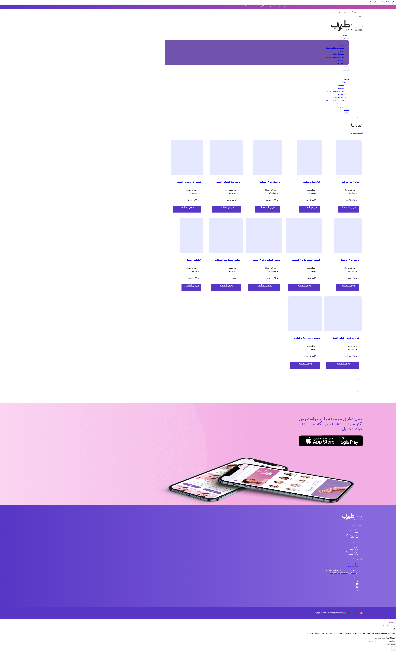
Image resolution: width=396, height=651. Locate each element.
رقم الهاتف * (391, 641)
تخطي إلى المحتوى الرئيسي (387, 1)
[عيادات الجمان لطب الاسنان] (343, 313)
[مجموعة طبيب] (352, 520)
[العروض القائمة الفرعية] (341, 38)
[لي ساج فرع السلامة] (267, 157)
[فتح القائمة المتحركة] (352, 74)
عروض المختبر (340, 60)
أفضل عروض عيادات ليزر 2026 (335, 48)
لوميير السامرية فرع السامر (266, 259)
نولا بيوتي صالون (311, 181)
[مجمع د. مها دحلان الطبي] (305, 313)
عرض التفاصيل (348, 207)
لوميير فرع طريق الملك (189, 181)
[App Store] (330, 441)
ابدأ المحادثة (391, 644)
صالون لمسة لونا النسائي (228, 259)
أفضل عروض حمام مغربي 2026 (334, 57)
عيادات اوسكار (193, 259)
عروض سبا (341, 45)
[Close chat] (394, 629)
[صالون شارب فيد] (349, 157)
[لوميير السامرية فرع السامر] (264, 235)
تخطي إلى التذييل (372, 1)
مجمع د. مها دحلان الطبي (307, 338)
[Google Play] (352, 441)
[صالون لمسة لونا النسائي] (226, 235)
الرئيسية (346, 35)
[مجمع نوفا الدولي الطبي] (226, 157)
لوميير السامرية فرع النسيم (306, 259)
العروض (346, 38)
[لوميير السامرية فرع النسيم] (304, 235)
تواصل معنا (359, 16)
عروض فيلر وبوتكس (338, 54)
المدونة (346, 66)
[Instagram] (357, 587)
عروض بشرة (340, 51)
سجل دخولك (318, 633)
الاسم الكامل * (391, 638)
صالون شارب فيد (350, 181)
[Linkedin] (357, 584)
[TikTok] (357, 581)
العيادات (346, 70)
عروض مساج (340, 41)
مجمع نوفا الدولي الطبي (228, 181)
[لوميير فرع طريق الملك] (187, 157)
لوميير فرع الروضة (350, 259)
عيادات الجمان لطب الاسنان (345, 338)
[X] (357, 590)
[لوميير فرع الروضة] (348, 235)
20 (357, 391)
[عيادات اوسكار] (191, 235)
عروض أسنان (340, 63)
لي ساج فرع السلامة (269, 181)
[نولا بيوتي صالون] (309, 157)
